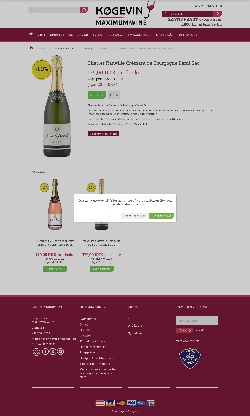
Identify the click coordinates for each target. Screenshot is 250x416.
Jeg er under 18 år (134, 216)
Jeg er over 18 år (161, 216)
